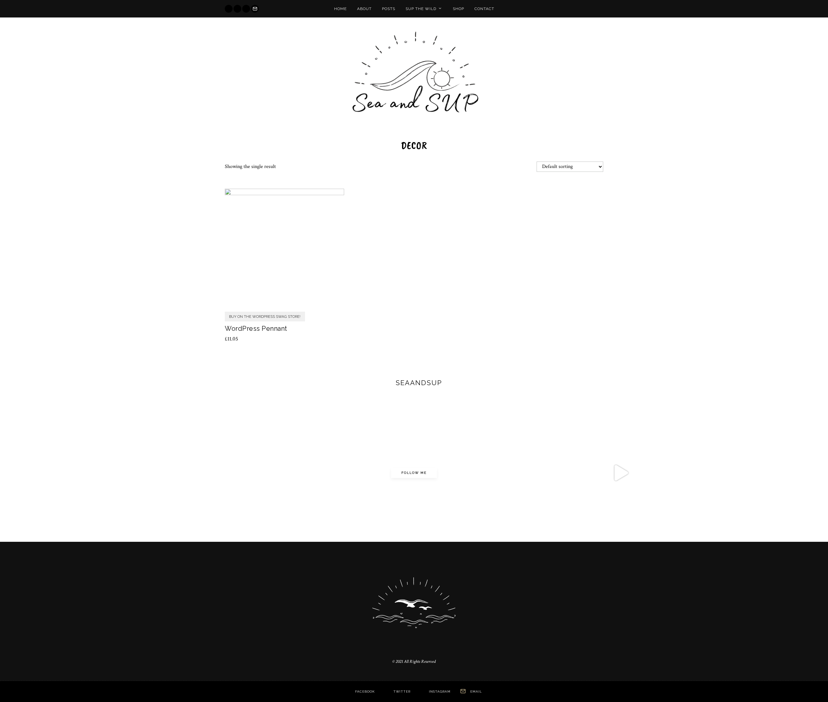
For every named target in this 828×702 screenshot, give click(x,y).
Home (340, 8)
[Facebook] (229, 9)
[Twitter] (237, 9)
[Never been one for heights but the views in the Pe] (207, 473)
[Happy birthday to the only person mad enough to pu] (758, 473)
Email (476, 691)
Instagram (440, 691)
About (364, 8)
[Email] (255, 9)
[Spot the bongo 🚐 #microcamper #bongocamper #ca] (345, 473)
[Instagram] (246, 9)
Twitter (401, 691)
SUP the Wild (421, 8)
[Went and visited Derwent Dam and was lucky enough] (69, 473)
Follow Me (414, 472)
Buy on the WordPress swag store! (264, 316)
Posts (388, 8)
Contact (484, 8)
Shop (458, 8)
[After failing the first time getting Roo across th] (621, 473)
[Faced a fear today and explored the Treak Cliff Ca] (482, 473)
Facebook (365, 691)
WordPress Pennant (256, 328)
